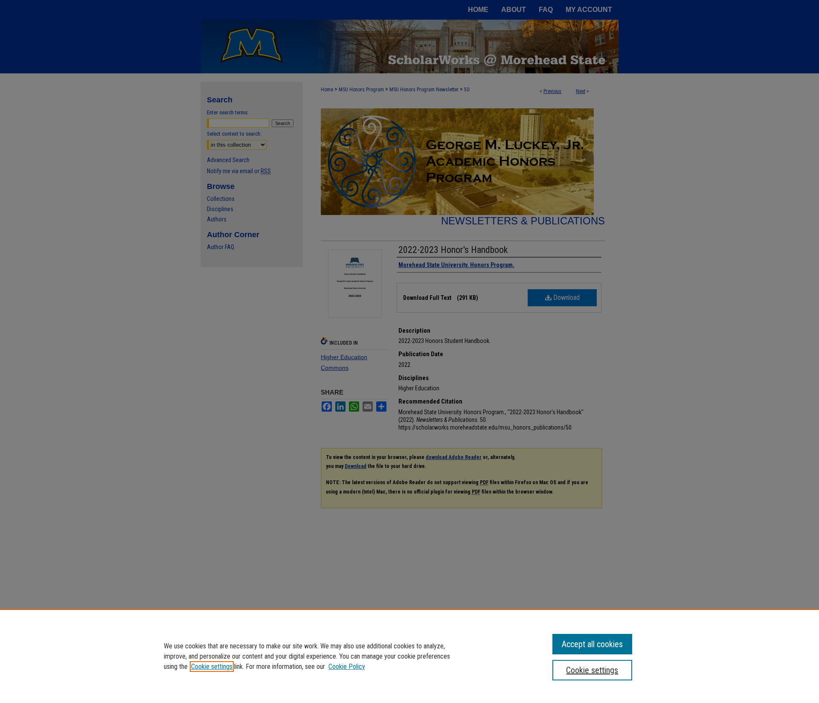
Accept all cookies (592, 644)
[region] (409, 656)
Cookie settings (211, 666)
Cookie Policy (346, 666)
